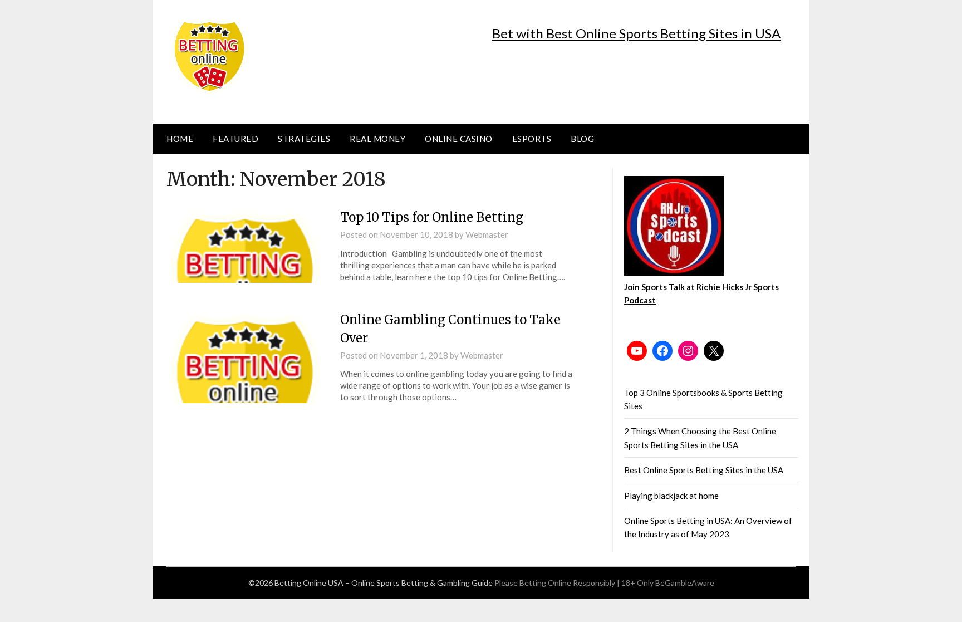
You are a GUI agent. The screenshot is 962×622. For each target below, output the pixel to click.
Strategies (304, 139)
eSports (532, 139)
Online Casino (459, 139)
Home (179, 139)
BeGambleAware (684, 582)
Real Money (377, 139)
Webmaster (486, 234)
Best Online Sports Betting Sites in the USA (703, 470)
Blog (582, 139)
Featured (235, 139)
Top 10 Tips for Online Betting (431, 217)
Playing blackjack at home (671, 496)
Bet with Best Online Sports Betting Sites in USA (636, 33)
